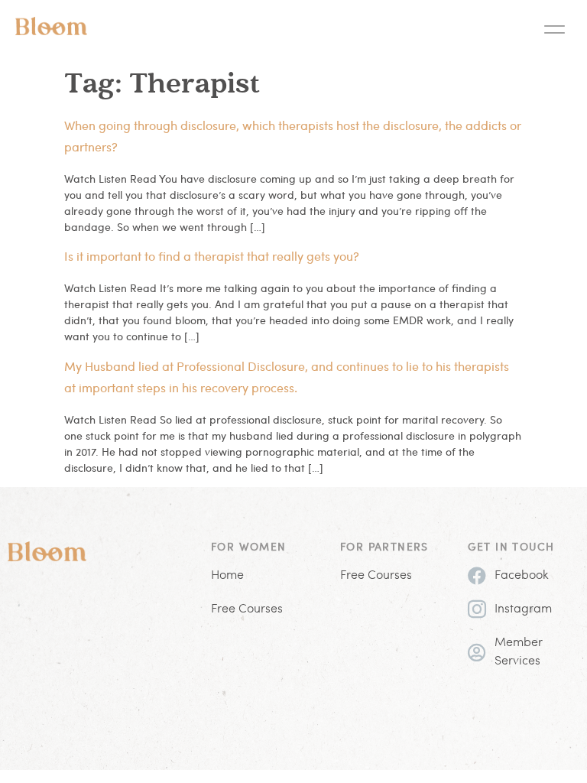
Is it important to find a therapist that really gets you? (211, 256)
